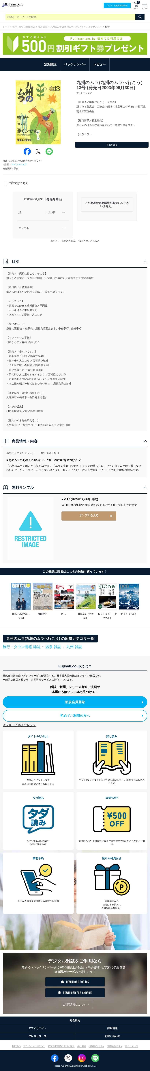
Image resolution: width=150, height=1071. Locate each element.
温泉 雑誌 (42, 27)
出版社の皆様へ (96, 1046)
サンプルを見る (89, 515)
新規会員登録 (75, 702)
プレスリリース (37, 1036)
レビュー (99, 64)
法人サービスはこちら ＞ (19, 725)
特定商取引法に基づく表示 (61, 1046)
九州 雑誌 (74, 647)
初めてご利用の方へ (75, 716)
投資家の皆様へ (114, 1046)
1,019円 (51, 212)
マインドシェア (19, 164)
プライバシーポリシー (34, 1046)
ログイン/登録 (117, 5)
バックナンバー (94, 27)
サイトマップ (131, 1046)
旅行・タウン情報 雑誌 (23, 27)
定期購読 (50, 64)
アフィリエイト (37, 1028)
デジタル (23, 228)
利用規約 (16, 1046)
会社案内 (81, 1046)
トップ (6, 27)
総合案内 (75, 1020)
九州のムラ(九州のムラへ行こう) (66, 27)
